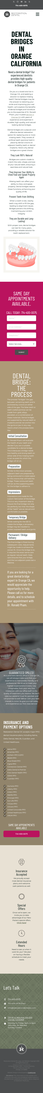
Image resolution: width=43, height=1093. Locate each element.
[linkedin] (25, 2)
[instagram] (17, 2)
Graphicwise (32, 1072)
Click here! (21, 923)
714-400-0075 (21, 5)
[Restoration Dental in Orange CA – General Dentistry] (15, 12)
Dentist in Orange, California (21, 1064)
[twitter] (14, 2)
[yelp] (29, 2)
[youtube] (21, 2)
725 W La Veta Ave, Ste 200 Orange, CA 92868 (20, 1018)
